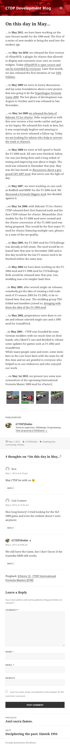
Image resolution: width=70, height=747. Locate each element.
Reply (10, 488)
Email (9, 664)
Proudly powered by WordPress (20, 742)
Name (9, 651)
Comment (12, 610)
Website (10, 678)
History (20, 444)
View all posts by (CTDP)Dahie (30, 430)
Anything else (48, 441)
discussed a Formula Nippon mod (25, 194)
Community (10, 444)
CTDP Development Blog (28, 7)
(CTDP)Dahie (31, 441)
